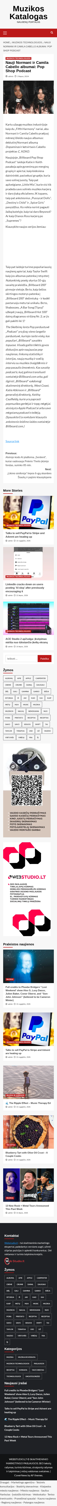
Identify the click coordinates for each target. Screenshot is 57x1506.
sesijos (27, 724)
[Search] (52, 32)
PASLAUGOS (39, 1363)
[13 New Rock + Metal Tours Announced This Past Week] (28, 1185)
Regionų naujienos (11, 1502)
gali (15, 691)
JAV (25, 698)
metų (7, 705)
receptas (44, 718)
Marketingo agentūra (22, 1482)
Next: (29, 473)
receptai (31, 718)
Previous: (27, 459)
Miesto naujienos (29, 1490)
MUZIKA (9, 979)
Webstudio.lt (11, 1242)
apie (19, 678)
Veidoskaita (39, 1494)
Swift (38, 724)
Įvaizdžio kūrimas (21, 1494)
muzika (36, 705)
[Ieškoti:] (22, 658)
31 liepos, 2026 (22, 595)
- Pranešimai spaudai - (25, 1498)
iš (18, 698)
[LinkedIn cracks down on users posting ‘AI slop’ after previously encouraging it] (28, 563)
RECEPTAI (10, 1145)
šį (37, 737)
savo (17, 724)
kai (41, 698)
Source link (12, 441)
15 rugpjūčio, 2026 (23, 541)
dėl (7, 691)
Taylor (8, 731)
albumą (9, 678)
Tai (46, 724)
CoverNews (20, 1475)
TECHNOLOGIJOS (13, 1376)
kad (33, 698)
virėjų (21, 737)
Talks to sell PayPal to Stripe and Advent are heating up (27, 1410)
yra (30, 737)
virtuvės (9, 737)
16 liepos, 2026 (22, 647)
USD (31, 731)
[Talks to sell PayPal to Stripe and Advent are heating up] (28, 512)
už (38, 731)
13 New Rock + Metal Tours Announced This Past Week (28, 1438)
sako (7, 724)
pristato (19, 718)
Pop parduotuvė (39, 327)
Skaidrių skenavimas (27, 1486)
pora (7, 718)
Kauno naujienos (47, 1498)
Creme (8, 685)
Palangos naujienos (33, 1502)
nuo (46, 711)
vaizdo (47, 731)
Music (25, 705)
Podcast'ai (32, 408)
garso (36, 691)
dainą (29, 685)
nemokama (33, 711)
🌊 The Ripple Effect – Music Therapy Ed (28, 1103)
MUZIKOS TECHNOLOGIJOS (18, 58)
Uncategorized (32, 1376)
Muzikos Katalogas (29, 12)
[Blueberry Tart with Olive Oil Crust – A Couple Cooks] (28, 1132)
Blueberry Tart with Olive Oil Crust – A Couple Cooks (25, 1428)
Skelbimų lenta (20, 327)
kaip (49, 698)
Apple (28, 678)
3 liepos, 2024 (23, 76)
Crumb (19, 685)
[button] (6, 32)
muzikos (9, 711)
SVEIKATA (23, 1370)
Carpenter (41, 678)
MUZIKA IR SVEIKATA (15, 1095)
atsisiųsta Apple (16, 408)
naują (21, 711)
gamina (25, 691)
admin (10, 76)
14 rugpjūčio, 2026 (23, 1160)
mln (17, 705)
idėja (46, 691)
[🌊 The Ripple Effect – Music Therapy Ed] (28, 1082)
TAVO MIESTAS (38, 1370)
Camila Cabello (28, 133)
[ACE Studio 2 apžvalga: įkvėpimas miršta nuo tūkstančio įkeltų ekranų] (28, 618)
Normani (11, 133)
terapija (20, 731)
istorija (9, 698)
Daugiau (40, 685)
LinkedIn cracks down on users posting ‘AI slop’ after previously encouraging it (25, 588)
